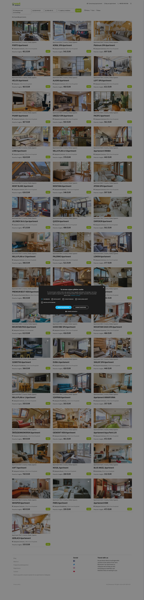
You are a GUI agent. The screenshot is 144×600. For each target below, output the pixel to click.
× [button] (103, 287)
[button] (72, 311)
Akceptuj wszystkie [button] (63, 307)
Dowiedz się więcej (75, 295)
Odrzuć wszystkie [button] (80, 307)
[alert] (72, 300)
